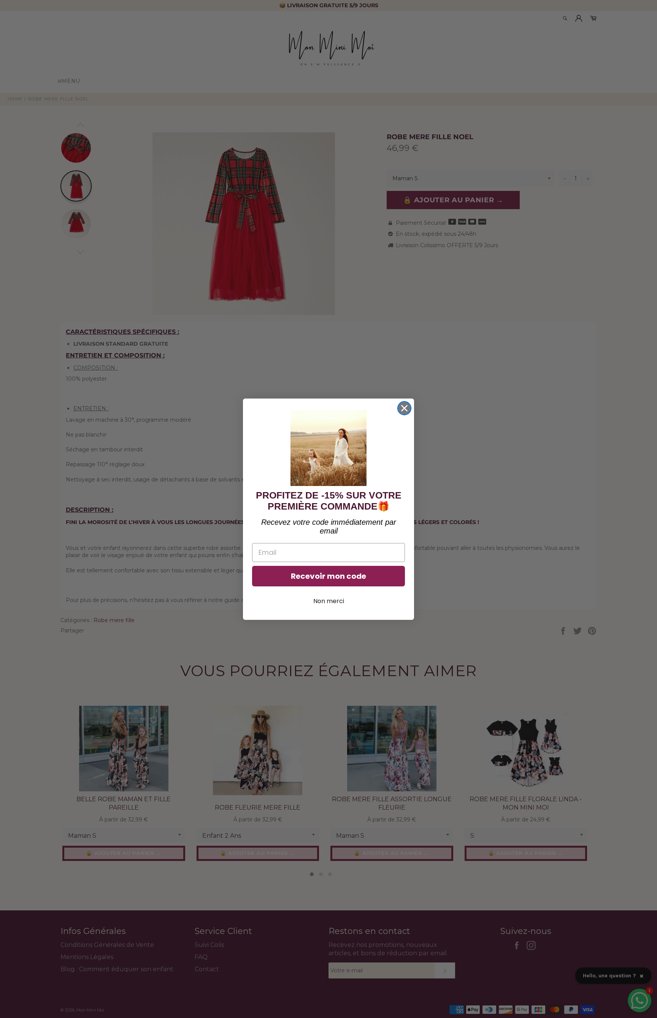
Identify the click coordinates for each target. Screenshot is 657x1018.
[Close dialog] (404, 408)
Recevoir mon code (328, 576)
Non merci (328, 601)
